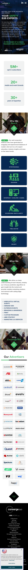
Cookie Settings (11, 563)
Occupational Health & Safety (14, 213)
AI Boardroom (14, 518)
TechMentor (14, 544)
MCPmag (14, 530)
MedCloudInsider (14, 532)
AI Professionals (14, 167)
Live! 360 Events (14, 529)
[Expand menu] (25, 3)
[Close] (21, 549)
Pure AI (14, 535)
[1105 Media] (14, 515)
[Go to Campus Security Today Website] (8, 49)
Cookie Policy (11, 560)
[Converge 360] (14, 509)
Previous (1, 49)
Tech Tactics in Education (14, 546)
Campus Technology (14, 525)
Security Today (14, 541)
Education (14, 182)
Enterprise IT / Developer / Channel (14, 198)
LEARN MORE (14, 128)
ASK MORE (14, 268)
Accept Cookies (11, 567)
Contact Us (14, 497)
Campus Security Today (14, 524)
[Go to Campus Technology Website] (19, 50)
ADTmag (14, 520)
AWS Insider (14, 522)
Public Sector (14, 228)
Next (26, 49)
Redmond (14, 537)
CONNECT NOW (14, 345)
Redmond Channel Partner (14, 539)
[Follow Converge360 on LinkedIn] (22, 2)
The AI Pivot (14, 547)
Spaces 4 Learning (14, 542)
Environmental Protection (14, 527)
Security (14, 244)
